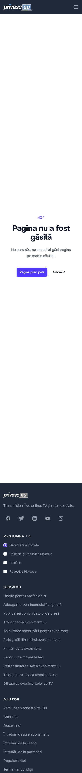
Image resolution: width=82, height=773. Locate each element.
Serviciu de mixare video (23, 657)
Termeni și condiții (18, 769)
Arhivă (59, 272)
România (16, 563)
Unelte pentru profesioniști (25, 596)
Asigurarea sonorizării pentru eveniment (35, 631)
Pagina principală (32, 272)
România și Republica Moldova (31, 554)
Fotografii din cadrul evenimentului (31, 639)
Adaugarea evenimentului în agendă (32, 604)
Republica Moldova (23, 571)
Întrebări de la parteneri (22, 752)
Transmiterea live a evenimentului (30, 674)
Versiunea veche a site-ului (25, 708)
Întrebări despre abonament (26, 734)
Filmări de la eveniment (22, 648)
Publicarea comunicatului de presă (31, 613)
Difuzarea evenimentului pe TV (28, 683)
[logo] (15, 495)
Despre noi (12, 725)
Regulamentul (14, 760)
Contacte (11, 716)
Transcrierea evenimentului (25, 622)
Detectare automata (24, 545)
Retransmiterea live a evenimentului (32, 666)
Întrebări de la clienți (20, 743)
